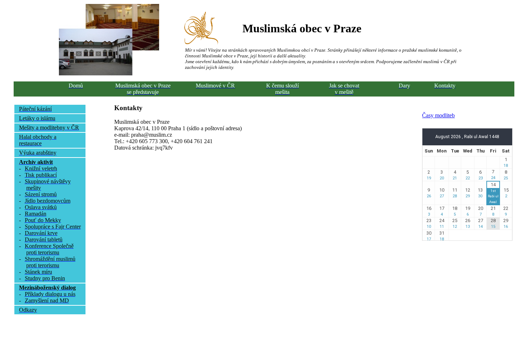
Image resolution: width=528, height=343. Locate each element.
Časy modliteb (438, 115)
